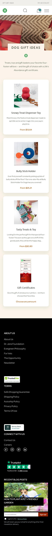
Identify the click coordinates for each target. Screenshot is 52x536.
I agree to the (17, 519)
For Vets (8, 353)
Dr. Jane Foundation (14, 343)
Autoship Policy (12, 401)
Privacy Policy (11, 406)
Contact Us (9, 440)
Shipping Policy (11, 396)
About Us (8, 339)
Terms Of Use (10, 410)
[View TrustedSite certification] (12, 379)
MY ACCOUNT (43, 3)
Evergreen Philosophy (15, 348)
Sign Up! (43, 514)
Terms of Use (22, 519)
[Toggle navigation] (46, 10)
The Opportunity (12, 358)
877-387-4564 (8, 3)
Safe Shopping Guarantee (17, 392)
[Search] (25, 10)
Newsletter (9, 362)
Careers (8, 444)
